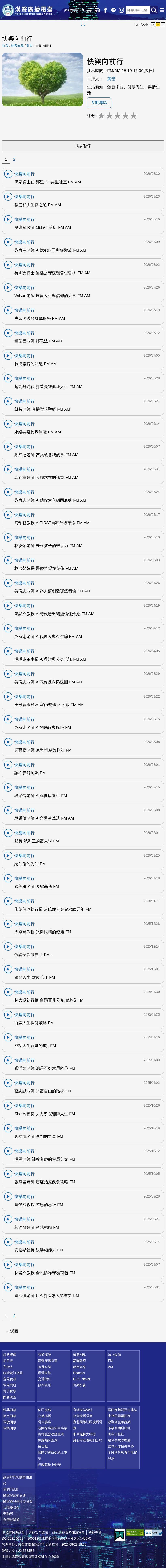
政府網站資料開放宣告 (68, 1532)
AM (110, 1367)
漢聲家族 (44, 1373)
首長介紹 (44, 1367)
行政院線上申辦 (49, 1464)
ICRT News (81, 1379)
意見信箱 (9, 1379)
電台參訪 (44, 1422)
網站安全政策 (38, 1532)
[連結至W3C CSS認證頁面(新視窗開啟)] (154, 1532)
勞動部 (8, 1513)
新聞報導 (79, 1360)
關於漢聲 (44, 1354)
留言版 (43, 1446)
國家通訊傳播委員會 (17, 1501)
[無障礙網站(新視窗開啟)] (135, 1532)
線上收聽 (89, 10)
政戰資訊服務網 (119, 1422)
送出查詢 (154, 10)
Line (113, 10)
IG (121, 10)
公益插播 (44, 1416)
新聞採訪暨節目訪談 (52, 1428)
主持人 (8, 1367)
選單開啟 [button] (162, 10)
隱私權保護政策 (13, 1532)
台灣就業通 (11, 1520)
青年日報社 (116, 1434)
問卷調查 (9, 1397)
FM (110, 1360)
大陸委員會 (11, 1507)
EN (81, 10)
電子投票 (9, 1391)
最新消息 (79, 1354)
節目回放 (9, 1416)
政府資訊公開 (13, 1373)
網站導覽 (70, 10)
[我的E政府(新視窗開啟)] (119, 1535)
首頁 (5, 45)
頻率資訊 (44, 1385)
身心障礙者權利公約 (87, 1440)
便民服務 (44, 1410)
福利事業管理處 (119, 1440)
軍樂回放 (9, 1428)
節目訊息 (79, 1367)
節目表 (8, 1360)
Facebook (105, 10)
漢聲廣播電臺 (27, 10)
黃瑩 (111, 78)
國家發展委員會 (14, 1495)
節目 (29, 45)
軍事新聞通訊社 (119, 1428)
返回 (14, 1331)
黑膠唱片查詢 (47, 1440)
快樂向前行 (43, 45)
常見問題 (9, 1385)
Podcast (79, 1373)
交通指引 (44, 1379)
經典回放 (97, 10)
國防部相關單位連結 (122, 1410)
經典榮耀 (9, 1354)
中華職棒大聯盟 (84, 1434)
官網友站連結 (83, 1410)
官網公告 (79, 1385)
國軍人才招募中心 (121, 1446)
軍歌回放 (9, 1422)
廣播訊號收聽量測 (51, 1434)
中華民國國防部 (119, 1416)
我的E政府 (10, 1489)
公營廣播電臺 (83, 1416)
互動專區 (99, 102)
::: (83, 24)
